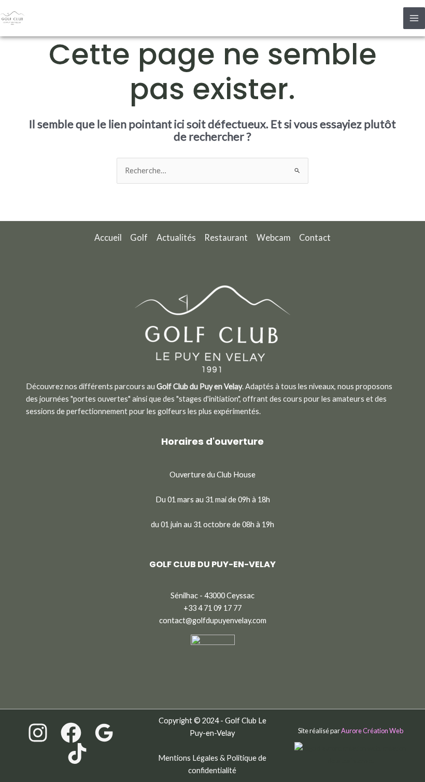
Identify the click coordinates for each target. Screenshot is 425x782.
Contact (315, 237)
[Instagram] (37, 732)
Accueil (108, 237)
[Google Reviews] (104, 732)
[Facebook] (71, 732)
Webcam (274, 237)
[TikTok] (77, 753)
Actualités (176, 237)
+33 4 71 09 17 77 (212, 607)
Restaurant (226, 237)
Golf (139, 237)
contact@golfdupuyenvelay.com (212, 620)
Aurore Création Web (372, 730)
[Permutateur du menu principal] (414, 18)
